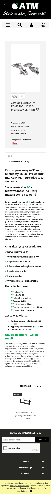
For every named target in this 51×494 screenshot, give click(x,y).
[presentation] (37, 386)
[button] (8, 25)
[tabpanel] (25, 267)
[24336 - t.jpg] (22, 97)
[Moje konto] (31, 25)
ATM (23, 123)
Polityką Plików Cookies (19, 485)
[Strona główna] (25, 6)
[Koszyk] (43, 25)
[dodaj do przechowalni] (37, 109)
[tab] (25, 157)
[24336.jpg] (14, 97)
